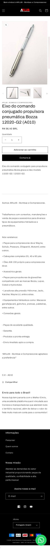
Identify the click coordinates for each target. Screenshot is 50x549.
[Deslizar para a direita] (47, 93)
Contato (9, 453)
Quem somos (12, 446)
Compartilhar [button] (11, 382)
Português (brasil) (23, 525)
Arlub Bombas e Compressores (21, 540)
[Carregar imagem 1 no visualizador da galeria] (12, 92)
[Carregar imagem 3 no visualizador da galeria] (37, 92)
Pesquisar (10, 440)
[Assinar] (41, 496)
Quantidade (7, 134)
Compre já (25, 158)
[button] (3, 11)
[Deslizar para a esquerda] (3, 93)
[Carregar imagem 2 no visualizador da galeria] (24, 92)
